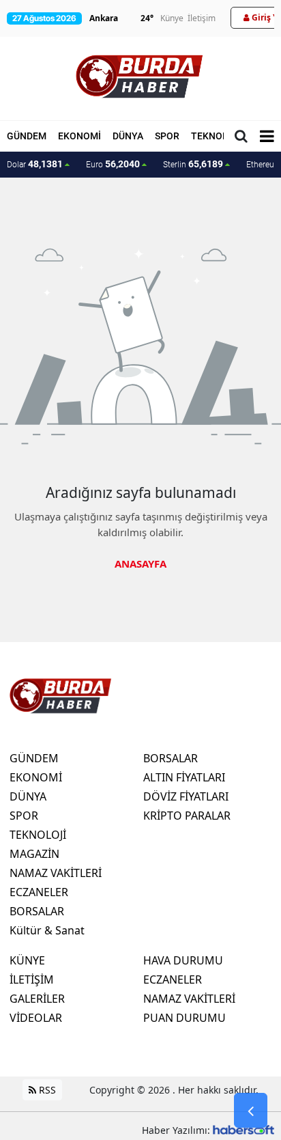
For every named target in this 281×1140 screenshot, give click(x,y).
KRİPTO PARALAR (187, 815)
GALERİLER (37, 998)
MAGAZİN (34, 853)
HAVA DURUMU (183, 960)
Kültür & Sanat (47, 930)
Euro (113, 163)
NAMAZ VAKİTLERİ (56, 872)
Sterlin (193, 163)
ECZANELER (39, 892)
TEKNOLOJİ (217, 135)
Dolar (35, 163)
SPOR (167, 135)
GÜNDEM (26, 135)
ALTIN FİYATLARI (184, 777)
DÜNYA (128, 135)
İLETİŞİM (32, 979)
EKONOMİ (79, 135)
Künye (171, 18)
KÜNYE (27, 960)
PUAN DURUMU (184, 1017)
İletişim (202, 18)
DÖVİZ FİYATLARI (185, 796)
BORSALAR (37, 911)
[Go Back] (250, 1110)
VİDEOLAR (36, 1017)
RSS (46, 1089)
